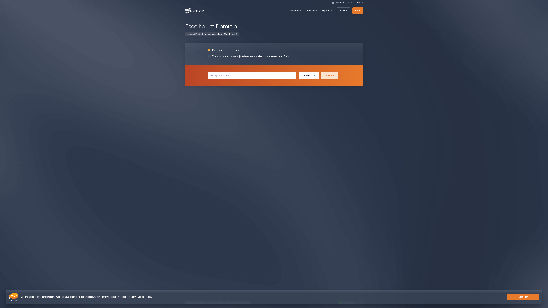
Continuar (523, 297)
